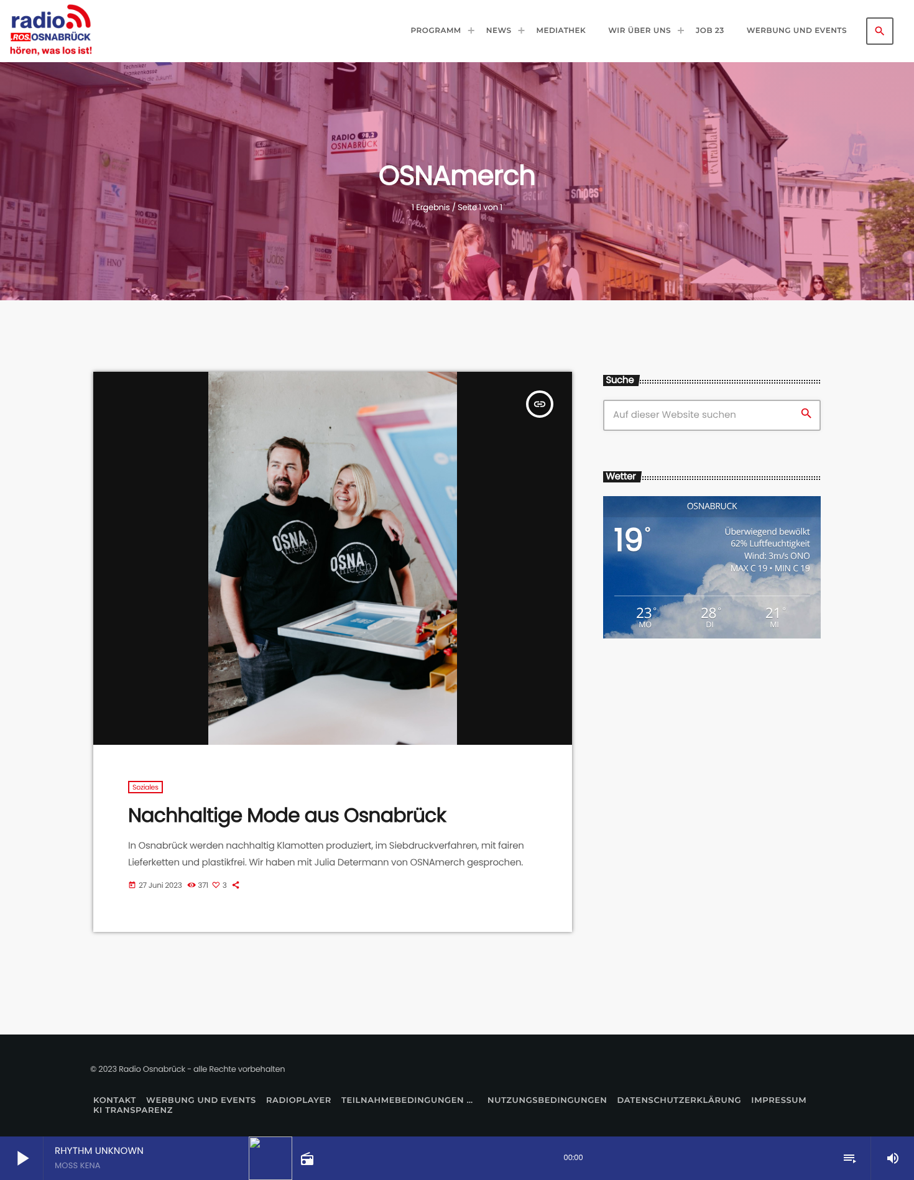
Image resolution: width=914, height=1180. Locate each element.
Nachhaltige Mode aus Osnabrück (287, 815)
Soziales (145, 787)
